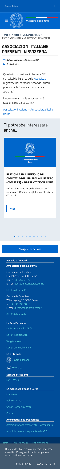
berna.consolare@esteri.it (28, 308)
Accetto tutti (46, 464)
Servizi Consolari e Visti (18, 407)
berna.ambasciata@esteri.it (29, 283)
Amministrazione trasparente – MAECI (27, 431)
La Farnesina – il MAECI (19, 328)
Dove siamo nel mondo (18, 347)
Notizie (15, 35)
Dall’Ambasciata (31, 35)
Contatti (10, 413)
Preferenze (24, 464)
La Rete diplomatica (17, 335)
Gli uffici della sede (16, 290)
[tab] (14, 236)
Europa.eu (16, 367)
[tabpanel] (30, 186)
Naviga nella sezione (30, 249)
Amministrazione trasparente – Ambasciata (29, 425)
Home (5, 35)
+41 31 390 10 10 (20, 304)
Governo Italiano (11, 6)
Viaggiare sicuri (14, 341)
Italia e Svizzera (14, 400)
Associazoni (41, 78)
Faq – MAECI (13, 380)
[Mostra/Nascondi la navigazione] (6, 20)
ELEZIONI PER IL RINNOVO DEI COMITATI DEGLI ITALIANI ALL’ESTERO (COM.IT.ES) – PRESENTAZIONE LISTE (29, 178)
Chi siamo (11, 394)
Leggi (14, 208)
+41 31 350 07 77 (20, 280)
